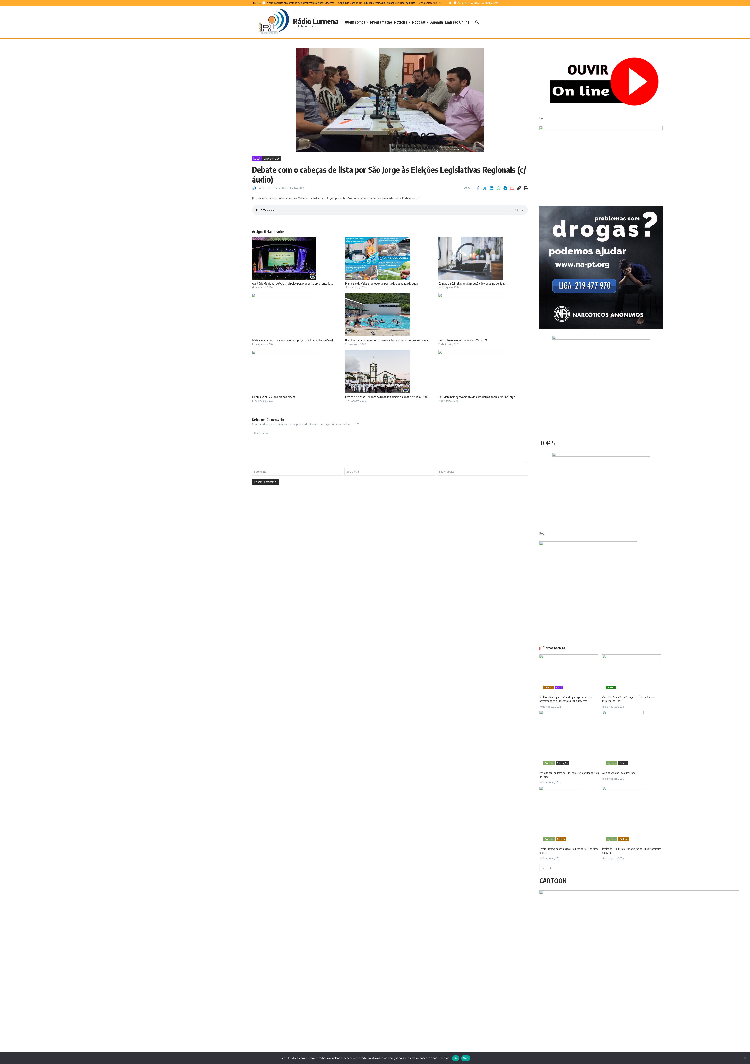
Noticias (400, 22)
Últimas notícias (553, 648)
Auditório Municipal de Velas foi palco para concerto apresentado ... (292, 283)
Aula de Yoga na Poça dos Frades (619, 772)
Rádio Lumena (316, 21)
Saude (623, 763)
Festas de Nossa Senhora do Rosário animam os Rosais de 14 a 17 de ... (387, 397)
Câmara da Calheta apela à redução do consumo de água (471, 283)
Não (465, 1058)
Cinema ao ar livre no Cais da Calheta (273, 397)
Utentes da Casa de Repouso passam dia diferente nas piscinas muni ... (387, 340)
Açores (611, 687)
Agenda (436, 22)
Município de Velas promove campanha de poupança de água (381, 283)
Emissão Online (457, 22)
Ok (455, 1058)
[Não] (745, 1058)
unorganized (272, 158)
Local (256, 158)
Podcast (419, 22)
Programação (381, 22)
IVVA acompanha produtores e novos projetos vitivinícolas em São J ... (293, 340)
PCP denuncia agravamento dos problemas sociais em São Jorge (476, 397)
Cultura (549, 687)
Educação (562, 763)
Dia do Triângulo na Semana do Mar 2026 (463, 340)
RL (263, 188)
